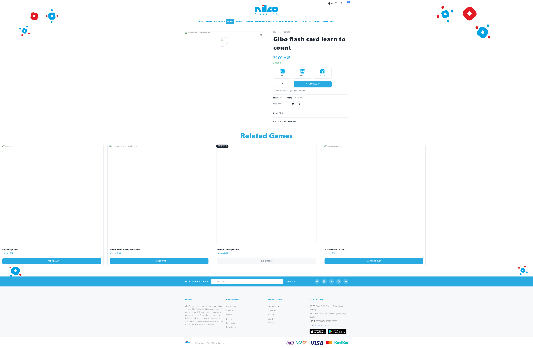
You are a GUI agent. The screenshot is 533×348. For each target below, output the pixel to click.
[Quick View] (100, 147)
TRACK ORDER (329, 21)
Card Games (231, 311)
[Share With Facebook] (286, 103)
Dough (229, 319)
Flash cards (230, 323)
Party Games (231, 327)
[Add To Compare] (100, 159)
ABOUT (209, 21)
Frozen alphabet (10, 250)
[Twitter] (331, 281)
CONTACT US (306, 21)
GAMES (230, 21)
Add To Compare (299, 91)
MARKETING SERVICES (264, 21)
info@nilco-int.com (322, 325)
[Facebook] (317, 281)
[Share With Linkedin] (299, 103)
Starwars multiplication (228, 250)
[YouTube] (345, 281)
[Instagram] (338, 281)
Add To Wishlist (281, 91)
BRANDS (249, 21)
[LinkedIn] (324, 281)
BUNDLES (239, 21)
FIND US (317, 21)
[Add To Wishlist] (100, 153)
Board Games (231, 307)
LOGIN (270, 319)
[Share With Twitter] (293, 103)
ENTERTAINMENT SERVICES (287, 21)
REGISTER (271, 323)
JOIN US (291, 282)
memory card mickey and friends (125, 250)
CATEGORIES (219, 21)
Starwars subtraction (335, 250)
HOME (200, 21)
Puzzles (229, 315)
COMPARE (272, 311)
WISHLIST (271, 315)
